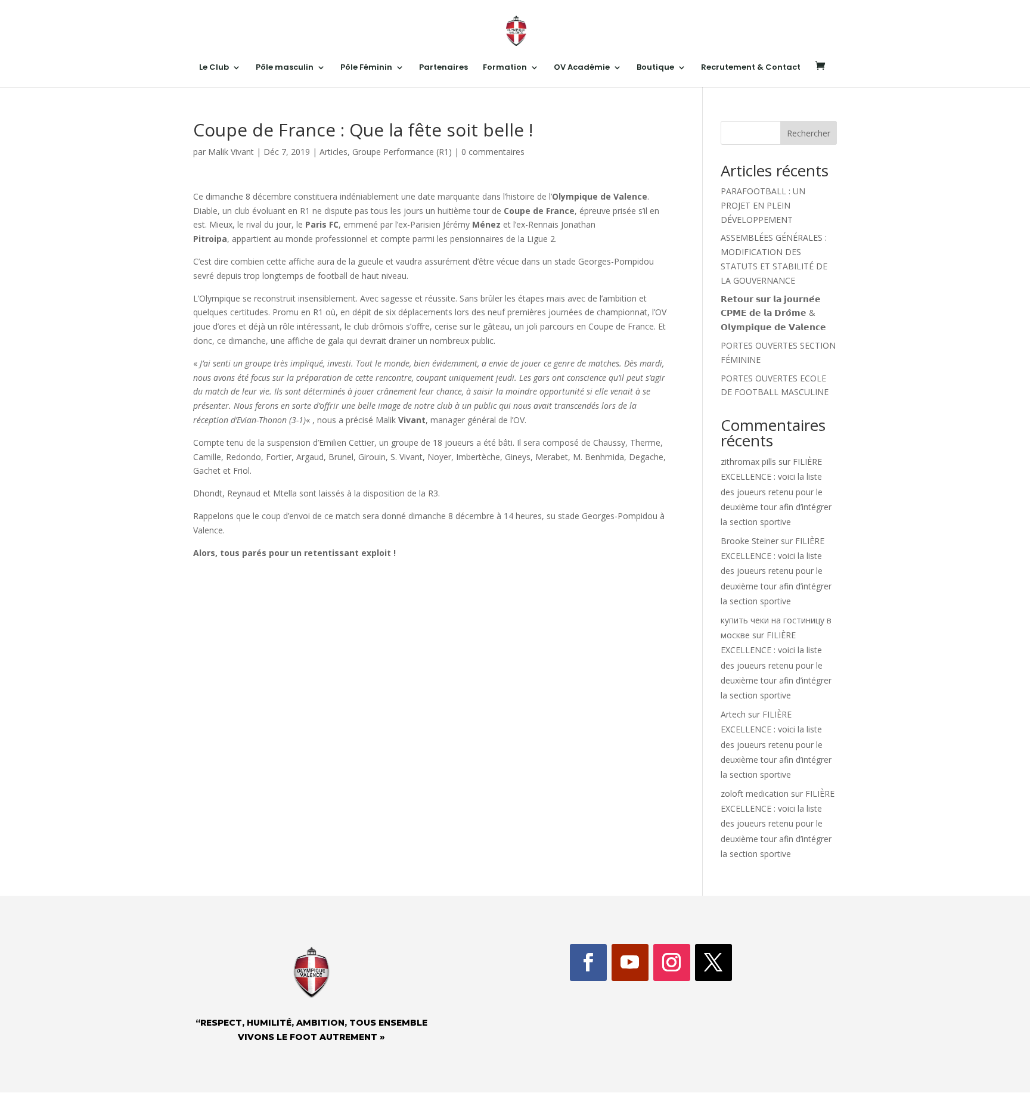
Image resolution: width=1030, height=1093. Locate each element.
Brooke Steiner (749, 540)
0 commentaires (493, 151)
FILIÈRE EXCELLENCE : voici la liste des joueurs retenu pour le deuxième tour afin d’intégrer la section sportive (776, 491)
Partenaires (443, 68)
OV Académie (582, 68)
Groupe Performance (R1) (402, 151)
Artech (733, 714)
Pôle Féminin (366, 68)
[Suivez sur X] (713, 962)
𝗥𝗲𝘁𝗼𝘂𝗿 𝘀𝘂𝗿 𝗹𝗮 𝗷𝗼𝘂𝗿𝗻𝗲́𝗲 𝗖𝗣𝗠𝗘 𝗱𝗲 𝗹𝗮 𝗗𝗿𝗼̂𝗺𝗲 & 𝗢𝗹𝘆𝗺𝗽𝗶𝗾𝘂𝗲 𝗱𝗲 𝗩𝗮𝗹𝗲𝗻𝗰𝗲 (773, 313)
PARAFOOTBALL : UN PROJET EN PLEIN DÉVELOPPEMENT (763, 205)
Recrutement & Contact (751, 68)
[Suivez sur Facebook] (588, 962)
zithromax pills (748, 461)
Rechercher (808, 133)
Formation (505, 68)
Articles (333, 151)
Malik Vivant (231, 151)
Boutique (655, 68)
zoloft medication (755, 793)
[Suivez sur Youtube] (630, 962)
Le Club (214, 68)
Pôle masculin (285, 68)
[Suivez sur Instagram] (671, 962)
